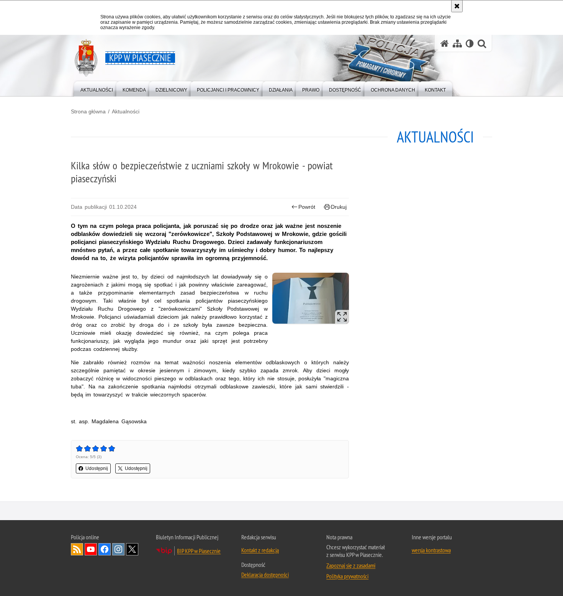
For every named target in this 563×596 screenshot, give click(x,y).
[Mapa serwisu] (457, 43)
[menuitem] (97, 88)
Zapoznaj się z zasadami (350, 565)
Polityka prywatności (347, 576)
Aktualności (125, 111)
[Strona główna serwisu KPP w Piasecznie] (444, 43)
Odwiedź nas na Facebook (104, 549)
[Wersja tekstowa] (470, 43)
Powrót (306, 207)
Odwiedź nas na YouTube (91, 549)
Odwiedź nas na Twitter (132, 549)
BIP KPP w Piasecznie (199, 551)
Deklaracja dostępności (265, 574)
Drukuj (339, 207)
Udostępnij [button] (96, 468)
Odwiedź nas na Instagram (118, 549)
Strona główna (88, 111)
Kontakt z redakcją (260, 550)
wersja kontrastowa (431, 550)
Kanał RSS (77, 549)
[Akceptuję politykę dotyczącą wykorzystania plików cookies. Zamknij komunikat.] (457, 6)
